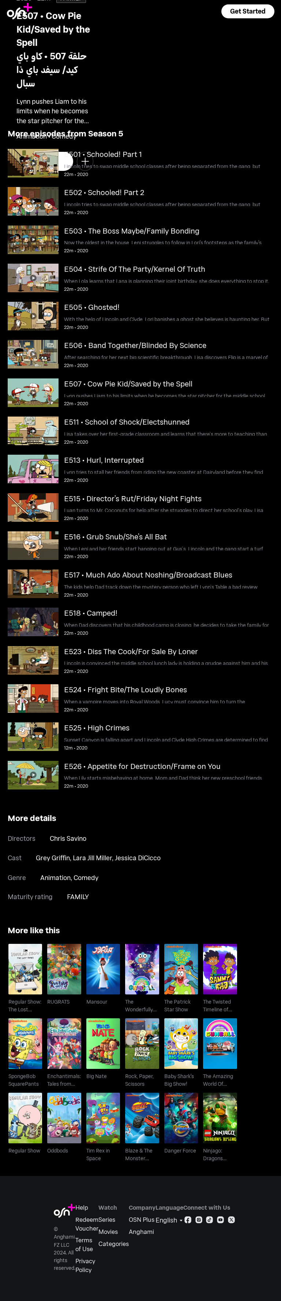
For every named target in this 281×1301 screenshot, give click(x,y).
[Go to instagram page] (198, 1221)
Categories (113, 1243)
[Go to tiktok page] (209, 1221)
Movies (108, 1231)
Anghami (141, 1231)
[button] (247, 11)
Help (81, 1207)
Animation (55, 877)
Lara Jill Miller (92, 857)
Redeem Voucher (86, 1223)
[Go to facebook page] (187, 1221)
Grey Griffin (53, 857)
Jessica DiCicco (138, 857)
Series (106, 1219)
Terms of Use (84, 1244)
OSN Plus (141, 1219)
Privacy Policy (85, 1265)
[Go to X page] (231, 1221)
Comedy (86, 877)
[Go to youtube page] (220, 1221)
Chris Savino (68, 838)
